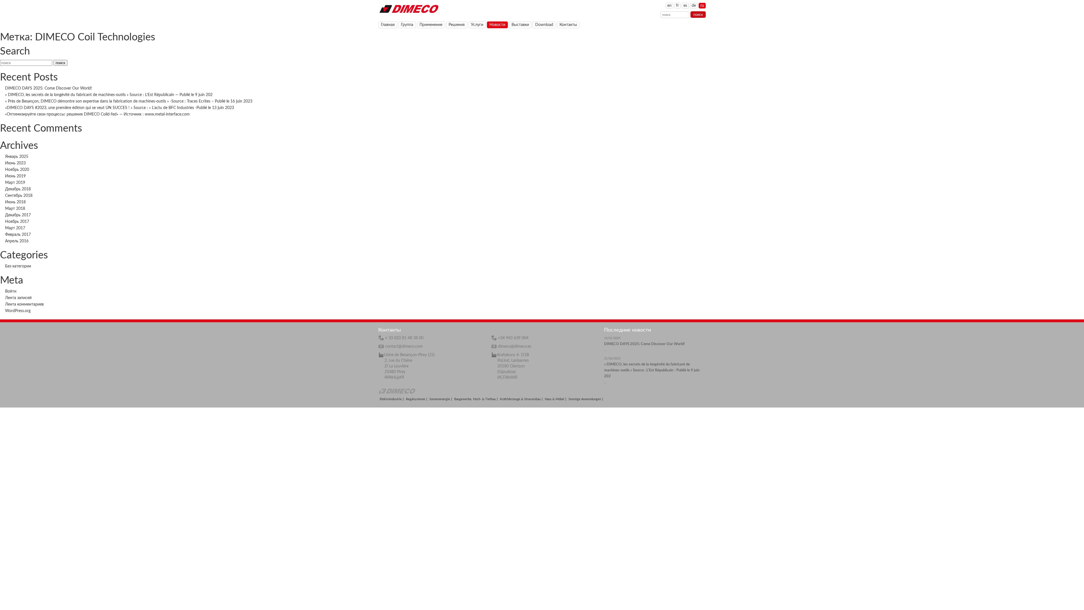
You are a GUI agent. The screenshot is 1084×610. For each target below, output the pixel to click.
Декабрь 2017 (18, 215)
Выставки (520, 25)
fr (677, 6)
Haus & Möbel (554, 399)
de (694, 6)
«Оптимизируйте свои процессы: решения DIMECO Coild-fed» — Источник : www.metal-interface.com (97, 114)
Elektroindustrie (391, 399)
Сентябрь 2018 (18, 196)
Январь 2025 (16, 157)
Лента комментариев (24, 304)
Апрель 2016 (17, 241)
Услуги (477, 25)
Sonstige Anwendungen (585, 399)
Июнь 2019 (15, 176)
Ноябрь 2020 (17, 170)
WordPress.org (17, 311)
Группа (407, 25)
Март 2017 (15, 228)
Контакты (568, 25)
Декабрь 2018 (18, 189)
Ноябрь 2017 (17, 222)
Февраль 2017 (18, 235)
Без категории (18, 266)
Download (544, 25)
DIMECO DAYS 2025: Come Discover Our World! (48, 88)
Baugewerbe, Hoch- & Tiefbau (475, 399)
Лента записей (18, 298)
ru (702, 6)
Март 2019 (15, 183)
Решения (457, 25)
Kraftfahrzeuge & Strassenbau (520, 399)
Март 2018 (15, 209)
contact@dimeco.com (404, 346)
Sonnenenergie (439, 399)
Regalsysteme (415, 399)
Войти (10, 291)
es (685, 6)
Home (408, 8)
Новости (497, 25)
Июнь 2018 (15, 202)
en (669, 6)
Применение (430, 25)
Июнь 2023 (15, 163)
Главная (388, 25)
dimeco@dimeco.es (514, 346)
